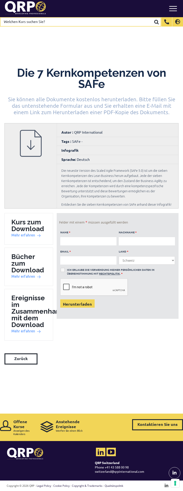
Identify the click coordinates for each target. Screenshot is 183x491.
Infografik (70, 150)
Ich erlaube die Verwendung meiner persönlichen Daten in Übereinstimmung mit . (110, 271)
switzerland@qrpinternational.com (119, 471)
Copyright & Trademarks (87, 486)
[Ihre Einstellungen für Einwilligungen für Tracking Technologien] (175, 483)
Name (65, 232)
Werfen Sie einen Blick (69, 425)
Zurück (21, 358)
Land (123, 251)
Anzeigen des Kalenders (21, 427)
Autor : (67, 132)
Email (65, 251)
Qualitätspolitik (114, 486)
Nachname (128, 232)
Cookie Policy (61, 486)
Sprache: (68, 159)
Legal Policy (44, 486)
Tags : (66, 141)
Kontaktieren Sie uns (157, 424)
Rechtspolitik (109, 273)
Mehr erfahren (23, 235)
